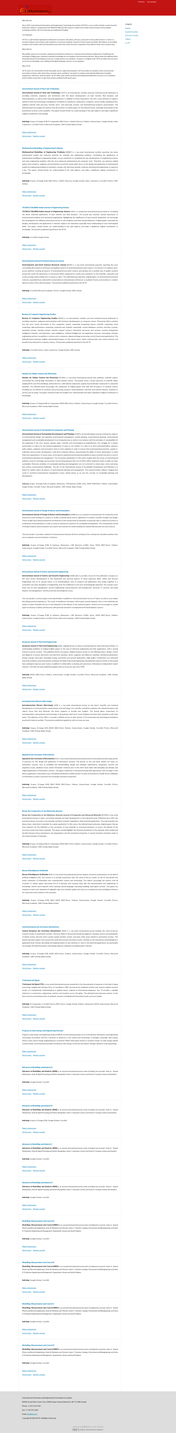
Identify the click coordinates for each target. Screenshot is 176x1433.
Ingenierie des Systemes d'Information (38, 755)
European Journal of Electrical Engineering (39, 642)
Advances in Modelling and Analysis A (37, 1067)
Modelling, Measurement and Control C (38, 1304)
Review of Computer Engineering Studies (39, 314)
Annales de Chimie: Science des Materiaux (39, 374)
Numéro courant (39, 136)
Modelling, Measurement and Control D (38, 1345)
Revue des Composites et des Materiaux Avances (42, 811)
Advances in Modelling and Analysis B (37, 1106)
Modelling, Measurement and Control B (38, 1262)
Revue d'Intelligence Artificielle (35, 870)
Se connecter (151, 2)
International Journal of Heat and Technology (40, 89)
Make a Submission (29, 132)
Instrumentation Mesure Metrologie (37, 701)
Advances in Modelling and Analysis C (37, 1144)
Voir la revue (26, 136)
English (128, 28)
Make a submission (29, 245)
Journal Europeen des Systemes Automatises (40, 927)
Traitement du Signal (30, 980)
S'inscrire (141, 2)
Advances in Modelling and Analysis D (37, 1183)
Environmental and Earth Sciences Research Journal (43, 261)
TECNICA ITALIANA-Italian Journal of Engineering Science (45, 207)
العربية (127, 43)
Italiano (128, 39)
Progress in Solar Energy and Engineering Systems (42, 1031)
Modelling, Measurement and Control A (38, 1221)
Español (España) (131, 32)
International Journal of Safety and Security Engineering (45, 572)
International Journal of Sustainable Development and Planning (48, 430)
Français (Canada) (131, 35)
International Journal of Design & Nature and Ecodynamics (46, 511)
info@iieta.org (32, 1414)
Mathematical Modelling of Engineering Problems (42, 148)
